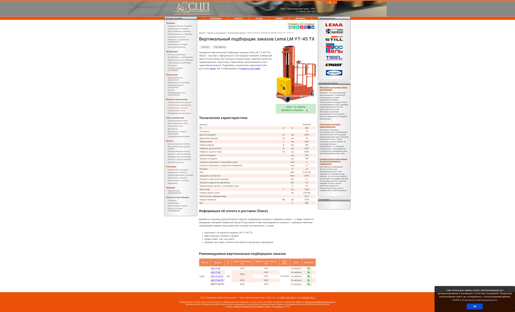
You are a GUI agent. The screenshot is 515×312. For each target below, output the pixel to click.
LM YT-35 (215, 272)
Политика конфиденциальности (320, 302)
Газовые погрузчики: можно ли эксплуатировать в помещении (333, 161)
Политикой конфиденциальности (479, 299)
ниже (213, 68)
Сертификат (220, 47)
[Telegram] (290, 27)
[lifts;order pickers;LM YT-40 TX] (309, 280)
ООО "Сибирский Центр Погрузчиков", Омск (249, 306)
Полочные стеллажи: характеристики (330, 125)
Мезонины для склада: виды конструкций (333, 88)
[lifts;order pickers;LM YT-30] (309, 268)
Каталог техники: (174, 18)
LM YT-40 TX (217, 280)
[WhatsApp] (294, 27)
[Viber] (305, 27)
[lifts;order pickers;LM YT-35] (309, 272)
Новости (238, 18)
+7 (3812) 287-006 (285, 297)
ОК (474, 306)
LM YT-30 (215, 268)
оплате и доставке (250, 68)
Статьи (259, 18)
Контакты (300, 18)
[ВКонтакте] (312, 27)
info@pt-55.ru (308, 297)
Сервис (279, 18)
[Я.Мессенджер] (297, 27)
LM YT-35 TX (217, 276)
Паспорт (205, 47)
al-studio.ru (278, 306)
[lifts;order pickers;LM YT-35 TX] (309, 276)
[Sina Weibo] (301, 27)
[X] (309, 27)
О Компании (216, 18)
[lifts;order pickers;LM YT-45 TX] (307, 110)
